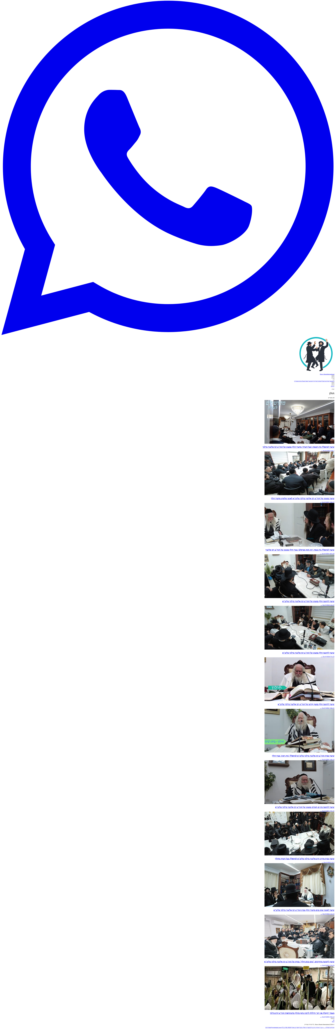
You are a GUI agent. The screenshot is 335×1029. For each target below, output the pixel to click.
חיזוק (315, 381)
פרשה (305, 381)
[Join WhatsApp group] (167, 334)
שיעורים (309, 381)
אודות (295, 381)
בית (333, 381)
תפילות (322, 381)
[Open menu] (333, 379)
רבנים (298, 381)
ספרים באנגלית (295, 1027)
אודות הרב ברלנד (314, 1027)
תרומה (332, 386)
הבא (333, 1021)
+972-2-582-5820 (286, 1027)
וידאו (312, 381)
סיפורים (319, 381)
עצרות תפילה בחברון (304, 1027)
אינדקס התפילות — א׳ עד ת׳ (326, 1027)
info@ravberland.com (275, 1027)
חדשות (326, 381)
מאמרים (330, 381)
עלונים (302, 381)
